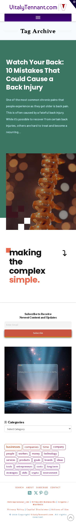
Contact (55, 487)
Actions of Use (60, 509)
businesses (13, 447)
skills (24, 473)
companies (32, 447)
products (24, 460)
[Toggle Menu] (38, 17)
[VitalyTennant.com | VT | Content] (46, 493)
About (30, 487)
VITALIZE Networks (44, 502)
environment (50, 473)
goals (37, 460)
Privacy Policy (15, 509)
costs (40, 466)
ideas (60, 460)
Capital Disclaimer (38, 509)
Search (19, 487)
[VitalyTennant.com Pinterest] (40, 493)
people (10, 453)
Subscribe (42, 487)
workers (23, 453)
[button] (72, 4)
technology (50, 453)
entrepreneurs (24, 466)
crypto (35, 473)
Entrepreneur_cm (18, 502)
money (36, 453)
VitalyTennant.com (42, 514)
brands (49, 460)
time (46, 447)
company (58, 447)
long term (52, 466)
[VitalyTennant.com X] (36, 493)
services (10, 460)
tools (9, 466)
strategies (12, 473)
